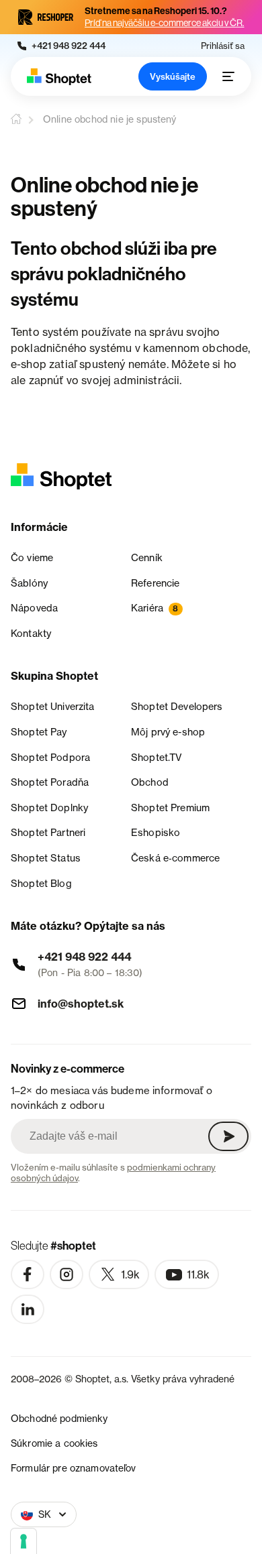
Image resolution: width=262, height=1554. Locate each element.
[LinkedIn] (27, 1309)
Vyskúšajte (172, 76)
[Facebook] (27, 1274)
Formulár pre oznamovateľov (73, 1468)
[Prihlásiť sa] (228, 1136)
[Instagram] (66, 1274)
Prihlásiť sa (223, 46)
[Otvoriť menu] (228, 76)
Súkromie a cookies (54, 1443)
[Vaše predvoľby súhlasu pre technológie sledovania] (23, 1541)
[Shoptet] (59, 76)
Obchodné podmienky (59, 1418)
